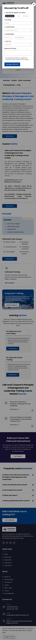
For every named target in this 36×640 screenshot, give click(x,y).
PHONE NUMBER (10, 34)
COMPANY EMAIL (10, 27)
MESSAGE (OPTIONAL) (10, 48)
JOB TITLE (8, 41)
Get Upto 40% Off (12, 64)
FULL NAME (8, 20)
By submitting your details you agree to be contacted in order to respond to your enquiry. (17, 58)
